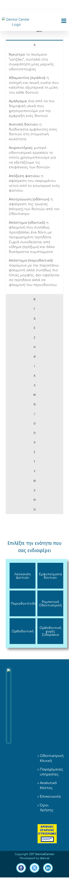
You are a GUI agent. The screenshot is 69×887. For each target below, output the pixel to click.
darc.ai (44, 858)
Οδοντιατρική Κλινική (50, 758)
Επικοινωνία (50, 796)
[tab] (34, 44)
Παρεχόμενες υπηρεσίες (50, 772)
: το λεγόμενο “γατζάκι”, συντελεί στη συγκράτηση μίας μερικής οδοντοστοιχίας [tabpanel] (34, 170)
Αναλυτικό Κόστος (48, 785)
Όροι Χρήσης (46, 808)
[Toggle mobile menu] (64, 21)
